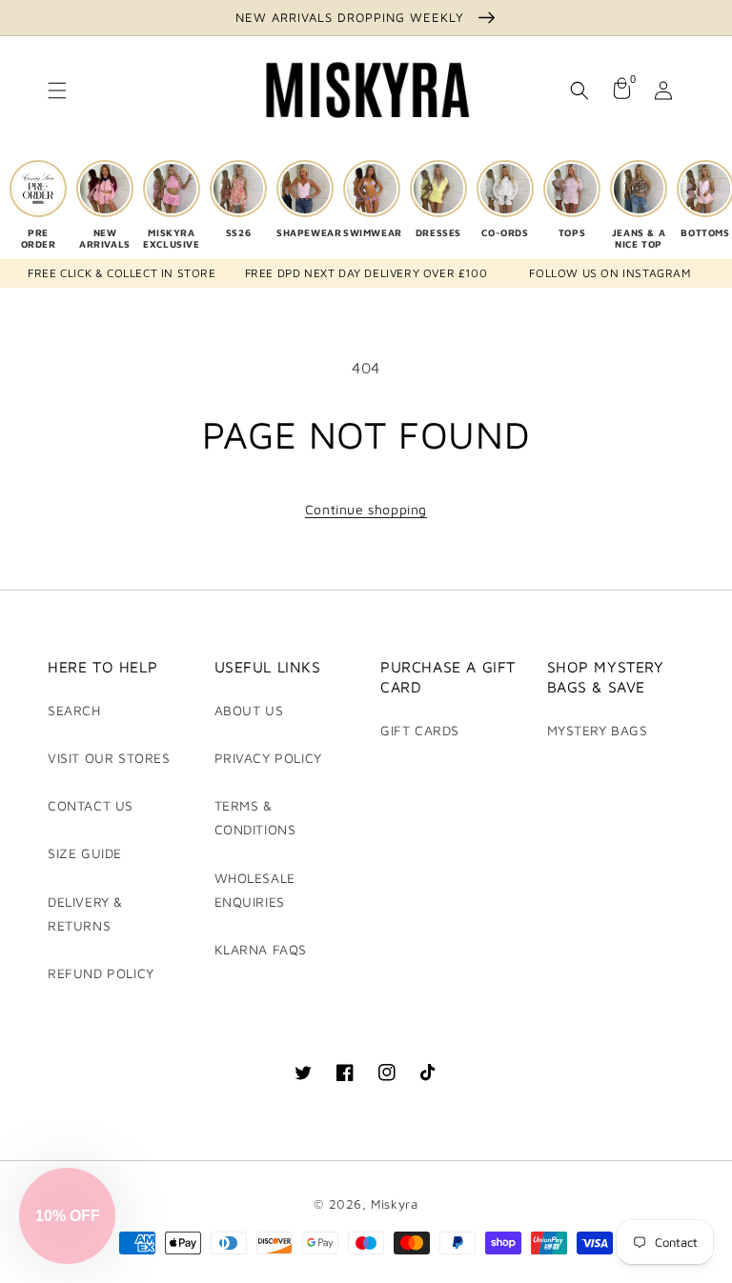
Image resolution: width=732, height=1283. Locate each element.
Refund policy (101, 973)
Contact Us (90, 805)
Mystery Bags (597, 730)
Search (74, 710)
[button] (57, 90)
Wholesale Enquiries (254, 890)
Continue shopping (366, 509)
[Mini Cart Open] (621, 90)
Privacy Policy (268, 758)
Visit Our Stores (109, 758)
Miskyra (394, 1204)
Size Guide (85, 853)
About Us (249, 710)
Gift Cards (419, 730)
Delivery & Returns (85, 913)
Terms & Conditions (255, 817)
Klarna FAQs (261, 949)
